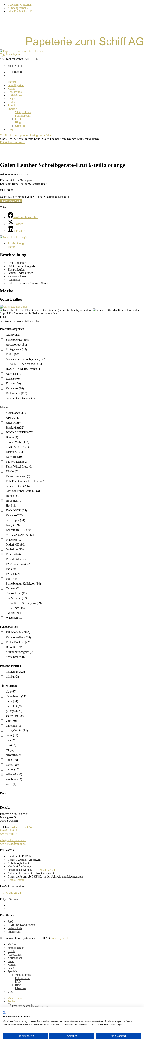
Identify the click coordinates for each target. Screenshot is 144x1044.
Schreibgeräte (17, 339)
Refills (13, 354)
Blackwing (15, 427)
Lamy (13, 525)
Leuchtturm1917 (18, 529)
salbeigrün (14, 774)
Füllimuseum (22, 978)
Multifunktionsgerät (19, 652)
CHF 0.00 (15, 72)
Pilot (11, 578)
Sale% (11, 968)
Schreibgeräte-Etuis (28, 138)
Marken (12, 944)
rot (10, 750)
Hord (11, 505)
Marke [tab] (11, 246)
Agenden (14, 373)
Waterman (14, 617)
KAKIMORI (16, 510)
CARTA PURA (17, 447)
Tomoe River (16, 593)
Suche (11, 1001)
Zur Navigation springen (14, 135)
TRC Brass (15, 607)
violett (12, 764)
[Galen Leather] (13, 237)
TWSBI (13, 612)
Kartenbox (15, 388)
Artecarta (14, 422)
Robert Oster (16, 559)
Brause (12, 437)
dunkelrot (14, 706)
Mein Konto (15, 998)
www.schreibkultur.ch (13, 843)
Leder (11, 138)
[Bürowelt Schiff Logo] (22, 51)
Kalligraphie (16, 393)
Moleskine (15, 549)
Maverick (14, 539)
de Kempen (15, 520)
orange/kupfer (17, 730)
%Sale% (13, 334)
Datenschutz (15, 928)
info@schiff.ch (9, 830)
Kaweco (14, 515)
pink (11, 740)
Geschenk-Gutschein (20, 4)
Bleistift (14, 647)
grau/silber (15, 715)
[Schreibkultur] (72, 47)
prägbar (12, 676)
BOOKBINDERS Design (24, 368)
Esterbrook (15, 456)
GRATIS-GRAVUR (20, 11)
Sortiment (19, 142)
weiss (11, 784)
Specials (12, 971)
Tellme (12, 588)
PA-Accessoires (18, 564)
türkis (12, 759)
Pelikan (13, 573)
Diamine (14, 451)
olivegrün (14, 725)
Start (2, 138)
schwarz (13, 754)
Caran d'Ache (17, 442)
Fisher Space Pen (18, 476)
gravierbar (15, 671)
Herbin (13, 495)
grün (11, 720)
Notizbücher (15, 957)
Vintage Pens (16, 349)
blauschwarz (16, 696)
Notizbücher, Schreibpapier (25, 359)
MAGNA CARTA (20, 534)
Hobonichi (14, 500)
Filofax (12, 471)
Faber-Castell (16, 461)
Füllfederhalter (18, 632)
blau (11, 691)
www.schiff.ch (8, 833)
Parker (11, 568)
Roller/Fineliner (18, 642)
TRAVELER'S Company (24, 603)
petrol (12, 735)
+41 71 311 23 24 (21, 827)
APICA (13, 417)
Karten (13, 383)
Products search (13, 59)
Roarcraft (13, 554)
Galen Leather (18, 486)
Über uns (20, 988)
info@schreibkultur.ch (13, 840)
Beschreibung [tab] (16, 243)
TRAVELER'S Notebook (24, 364)
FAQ (11, 921)
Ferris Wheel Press (19, 466)
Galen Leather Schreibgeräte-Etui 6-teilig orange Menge (33, 196)
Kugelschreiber (18, 637)
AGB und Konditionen (21, 924)
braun (12, 701)
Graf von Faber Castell (23, 490)
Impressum (14, 931)
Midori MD (15, 544)
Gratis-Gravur (16, 879)
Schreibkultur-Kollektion (23, 583)
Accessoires (16, 344)
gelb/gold (14, 711)
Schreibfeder (16, 656)
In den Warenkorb (11, 200)
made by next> (60, 938)
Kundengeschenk (18, 8)
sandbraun (14, 779)
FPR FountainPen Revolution (26, 481)
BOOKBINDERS (19, 432)
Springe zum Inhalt (41, 135)
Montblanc (16, 412)
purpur (12, 769)
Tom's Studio (16, 598)
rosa (11, 745)
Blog (18, 984)
